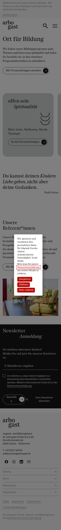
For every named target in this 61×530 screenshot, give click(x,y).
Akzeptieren (25, 279)
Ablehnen (23, 285)
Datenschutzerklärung (28, 267)
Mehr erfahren (26, 290)
